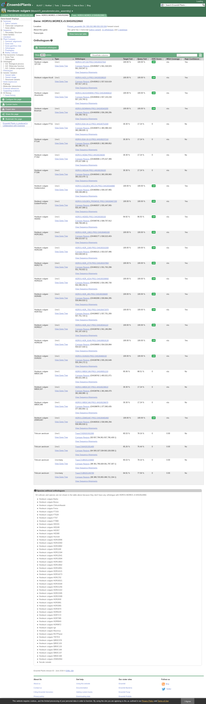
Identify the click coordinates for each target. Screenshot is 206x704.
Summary (7, 21)
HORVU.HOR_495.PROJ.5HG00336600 (91, 294)
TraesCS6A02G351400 (84, 447)
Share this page (12, 114)
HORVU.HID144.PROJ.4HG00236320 (90, 170)
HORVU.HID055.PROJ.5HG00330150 (90, 217)
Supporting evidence (11, 91)
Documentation (82, 688)
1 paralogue (122, 30)
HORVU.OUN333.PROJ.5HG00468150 (91, 356)
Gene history (10, 95)
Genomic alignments (13, 41)
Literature (7, 37)
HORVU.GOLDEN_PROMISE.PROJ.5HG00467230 (96, 201)
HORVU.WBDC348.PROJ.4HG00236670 (91, 402)
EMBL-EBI (70, 671)
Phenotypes (8, 71)
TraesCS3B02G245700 (84, 473)
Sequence (7, 30)
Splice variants (11, 23)
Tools (57, 5)
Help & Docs (79, 5)
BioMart (48, 5)
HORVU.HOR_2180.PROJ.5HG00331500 (92, 248)
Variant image (10, 77)
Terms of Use (163, 701)
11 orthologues (108, 30)
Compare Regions (82, 66)
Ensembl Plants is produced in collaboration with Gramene (15, 124)
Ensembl (122, 684)
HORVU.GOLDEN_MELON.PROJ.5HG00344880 (95, 186)
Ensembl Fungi (124, 692)
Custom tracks (12, 104)
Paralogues (9, 50)
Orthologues (10, 48)
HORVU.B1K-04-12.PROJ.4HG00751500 (91, 124)
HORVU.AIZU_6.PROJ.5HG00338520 (90, 78)
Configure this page (13, 99)
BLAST (39, 5)
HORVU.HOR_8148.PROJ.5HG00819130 (92, 340)
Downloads (66, 5)
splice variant (95, 30)
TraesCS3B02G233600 (84, 460)
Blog (89, 5)
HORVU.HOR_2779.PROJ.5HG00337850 (92, 263)
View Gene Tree (61, 66)
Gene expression (10, 82)
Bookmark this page (14, 119)
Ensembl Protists (125, 696)
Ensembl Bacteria (125, 688)
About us (37, 684)
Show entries (43, 55)
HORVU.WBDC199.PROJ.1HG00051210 (91, 371)
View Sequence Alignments (86, 72)
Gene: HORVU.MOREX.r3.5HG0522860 (52, 15)
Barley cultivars (11, 53)
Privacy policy (39, 696)
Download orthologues (48, 48)
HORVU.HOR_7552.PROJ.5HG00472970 (92, 310)
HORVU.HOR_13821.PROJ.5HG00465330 (92, 232)
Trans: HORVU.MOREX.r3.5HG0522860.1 (89, 15)
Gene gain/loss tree (13, 46)
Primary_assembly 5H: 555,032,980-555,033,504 (87, 26)
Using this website (83, 684)
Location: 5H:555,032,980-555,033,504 (17, 15)
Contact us (38, 688)
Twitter (168, 689)
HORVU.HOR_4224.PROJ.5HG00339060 (92, 279)
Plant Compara (9, 39)
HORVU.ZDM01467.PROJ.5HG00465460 (92, 418)
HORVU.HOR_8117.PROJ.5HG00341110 (91, 325)
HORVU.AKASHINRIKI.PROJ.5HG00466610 (93, 93)
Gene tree (9, 44)
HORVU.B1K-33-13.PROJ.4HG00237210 (91, 139)
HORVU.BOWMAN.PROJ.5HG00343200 (91, 108)
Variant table (10, 75)
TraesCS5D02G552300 (84, 433)
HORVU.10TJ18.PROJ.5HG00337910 (90, 62)
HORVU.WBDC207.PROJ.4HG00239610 (91, 387)
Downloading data (83, 696)
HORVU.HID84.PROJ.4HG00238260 (90, 155)
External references (11, 88)
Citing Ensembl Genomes (43, 692)
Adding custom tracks (84, 692)
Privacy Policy (148, 701)
